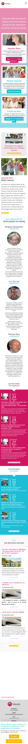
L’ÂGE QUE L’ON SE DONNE (13, 612)
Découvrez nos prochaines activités (14, 79)
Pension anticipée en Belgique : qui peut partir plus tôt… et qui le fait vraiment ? (14, 551)
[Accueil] (5, 3)
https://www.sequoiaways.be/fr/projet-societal (14, 109)
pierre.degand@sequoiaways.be (14, 714)
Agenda (14, 48)
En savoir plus (5, 213)
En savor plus (4, 479)
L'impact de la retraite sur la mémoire (13, 584)
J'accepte (14, 736)
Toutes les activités (14, 531)
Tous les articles (14, 646)
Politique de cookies (14, 741)
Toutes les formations (14, 462)
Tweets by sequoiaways (7, 697)
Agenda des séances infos (14, 153)
